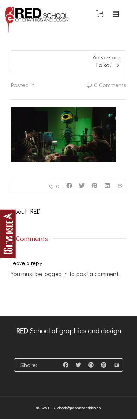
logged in (56, 274)
